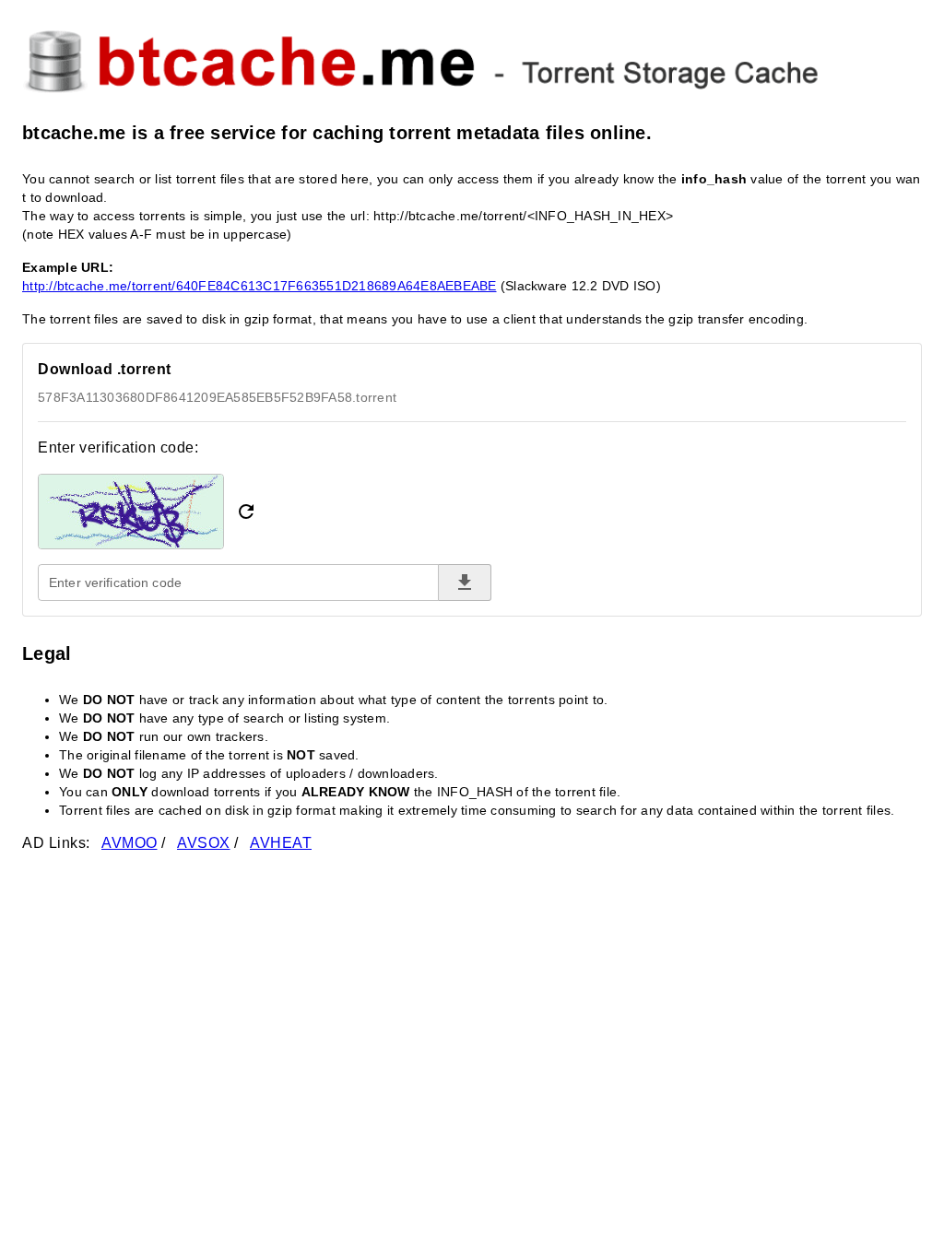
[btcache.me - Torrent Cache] (472, 59)
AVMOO (129, 843)
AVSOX (203, 843)
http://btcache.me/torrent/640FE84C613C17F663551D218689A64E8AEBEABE (259, 285)
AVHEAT (281, 843)
